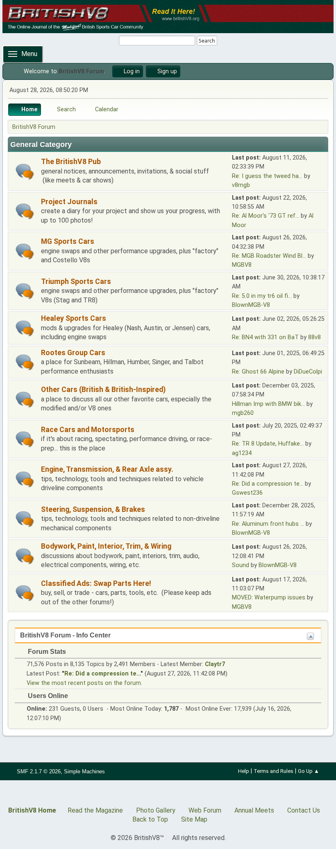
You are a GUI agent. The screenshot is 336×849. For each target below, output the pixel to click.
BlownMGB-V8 (251, 305)
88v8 (314, 337)
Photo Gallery (155, 810)
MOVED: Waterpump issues (268, 597)
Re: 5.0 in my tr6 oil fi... (262, 296)
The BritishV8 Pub (71, 162)
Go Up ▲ (308, 771)
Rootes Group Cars (73, 353)
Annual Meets (254, 810)
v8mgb (241, 185)
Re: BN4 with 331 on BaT (265, 337)
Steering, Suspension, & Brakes (93, 509)
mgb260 (243, 413)
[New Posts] (25, 171)
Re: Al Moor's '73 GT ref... (265, 215)
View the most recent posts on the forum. (84, 683)
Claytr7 (215, 664)
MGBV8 (242, 264)
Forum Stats (46, 651)
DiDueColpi (308, 371)
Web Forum (204, 810)
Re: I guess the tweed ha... (267, 176)
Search (207, 40)
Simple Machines (84, 771)
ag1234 (242, 453)
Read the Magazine (95, 810)
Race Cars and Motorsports (87, 430)
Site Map (194, 819)
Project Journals (69, 202)
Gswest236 (247, 492)
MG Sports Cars (67, 241)
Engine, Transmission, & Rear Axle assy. (107, 469)
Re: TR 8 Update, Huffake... (268, 443)
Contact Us (303, 810)
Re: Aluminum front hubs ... (268, 523)
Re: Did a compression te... (267, 483)
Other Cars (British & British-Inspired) (103, 389)
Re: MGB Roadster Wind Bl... (269, 255)
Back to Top (150, 819)
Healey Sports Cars (73, 318)
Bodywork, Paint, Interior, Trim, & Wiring (106, 546)
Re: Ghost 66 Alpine (258, 371)
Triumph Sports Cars (76, 281)
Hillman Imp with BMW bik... (268, 404)
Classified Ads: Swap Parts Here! (96, 583)
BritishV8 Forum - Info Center (65, 635)
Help (243, 771)
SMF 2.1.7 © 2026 (39, 771)
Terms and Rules (273, 771)
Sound (240, 565)
